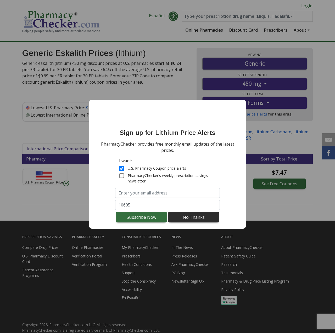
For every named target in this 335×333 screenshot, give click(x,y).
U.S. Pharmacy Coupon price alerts (157, 168)
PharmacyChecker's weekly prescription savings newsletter (168, 178)
